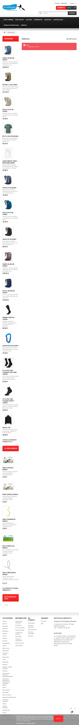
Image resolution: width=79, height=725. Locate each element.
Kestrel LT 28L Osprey (9, 85)
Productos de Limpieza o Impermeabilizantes (7, 675)
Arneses (4, 623)
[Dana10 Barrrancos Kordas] (8, 511)
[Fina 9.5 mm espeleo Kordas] (8, 565)
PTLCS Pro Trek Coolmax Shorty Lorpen (8, 401)
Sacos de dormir (6, 694)
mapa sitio (64, 3)
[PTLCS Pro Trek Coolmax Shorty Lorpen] (8, 391)
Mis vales (30, 636)
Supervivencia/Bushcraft (9, 697)
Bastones (5, 628)
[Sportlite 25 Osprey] (8, 231)
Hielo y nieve (5, 648)
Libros (4, 659)
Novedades (8, 39)
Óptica (4, 687)
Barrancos (5, 626)
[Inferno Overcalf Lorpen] (8, 309)
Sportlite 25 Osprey (9, 239)
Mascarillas (5, 662)
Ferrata (4, 645)
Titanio (4, 712)
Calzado (4, 633)
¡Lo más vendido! (10, 448)
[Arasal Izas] (8, 420)
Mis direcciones (32, 629)
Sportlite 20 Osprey (9, 188)
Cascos (4, 636)
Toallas (4, 703)
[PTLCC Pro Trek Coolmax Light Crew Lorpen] (8, 363)
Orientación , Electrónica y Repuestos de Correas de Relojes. (6, 682)
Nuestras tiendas (19, 630)
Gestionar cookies (30, 723)
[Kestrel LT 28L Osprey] (8, 77)
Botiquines (5, 631)
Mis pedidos (31, 623)
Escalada (4, 640)
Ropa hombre (6, 690)
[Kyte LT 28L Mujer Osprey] (8, 283)
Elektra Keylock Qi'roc (10, 346)
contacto (57, 3)
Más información (21, 723)
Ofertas (4, 621)
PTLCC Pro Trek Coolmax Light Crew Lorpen (9, 372)
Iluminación (5, 657)
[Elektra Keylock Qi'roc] (8, 338)
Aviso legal (18, 636)
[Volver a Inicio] (4, 32)
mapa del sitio (19, 645)
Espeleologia (5, 643)
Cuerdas (4, 638)
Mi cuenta (31, 619)
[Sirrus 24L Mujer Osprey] (8, 50)
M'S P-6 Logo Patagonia (10, 136)
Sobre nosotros (19, 643)
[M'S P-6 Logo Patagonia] (8, 128)
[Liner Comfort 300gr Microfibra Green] (8, 153)
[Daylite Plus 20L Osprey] (8, 102)
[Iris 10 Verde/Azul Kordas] (8, 538)
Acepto (58, 718)
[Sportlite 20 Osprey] (8, 180)
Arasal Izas (6, 427)
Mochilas (4, 664)
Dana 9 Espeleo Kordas (10, 494)
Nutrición (5, 671)
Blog (7, 605)
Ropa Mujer (5, 692)
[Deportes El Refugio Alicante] (14, 7)
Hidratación (5, 650)
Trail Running (6, 710)
